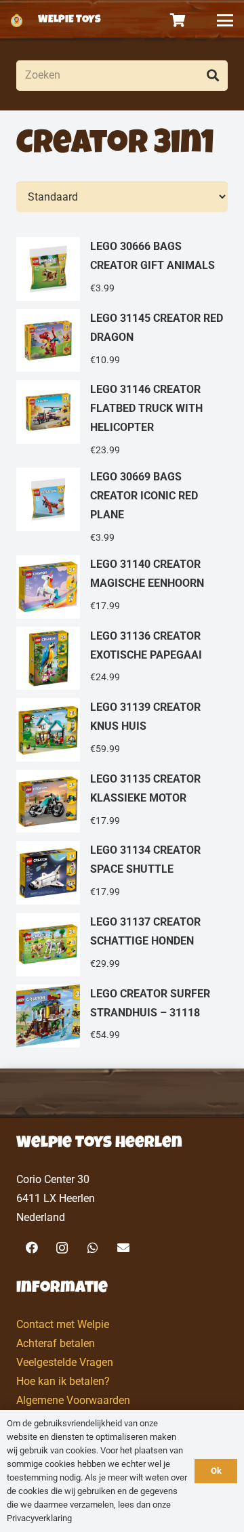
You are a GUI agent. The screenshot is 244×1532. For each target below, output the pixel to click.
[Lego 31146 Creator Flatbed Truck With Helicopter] (122, 420)
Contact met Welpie (62, 1324)
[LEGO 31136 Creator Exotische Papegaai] (122, 659)
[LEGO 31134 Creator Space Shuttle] (122, 873)
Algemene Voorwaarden (73, 1400)
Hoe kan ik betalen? (63, 1381)
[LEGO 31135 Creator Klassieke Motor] (122, 802)
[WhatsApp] (92, 1248)
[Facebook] (31, 1248)
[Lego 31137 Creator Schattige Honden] (122, 945)
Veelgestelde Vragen (64, 1362)
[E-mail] (123, 1248)
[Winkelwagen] (178, 20)
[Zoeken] (212, 75)
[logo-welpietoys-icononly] (16, 20)
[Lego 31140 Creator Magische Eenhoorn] (122, 587)
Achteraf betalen (55, 1343)
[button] (225, 20)
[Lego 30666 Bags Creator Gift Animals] (122, 270)
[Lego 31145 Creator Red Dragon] (122, 341)
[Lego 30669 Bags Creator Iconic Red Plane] (122, 508)
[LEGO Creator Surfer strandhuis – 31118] (122, 1017)
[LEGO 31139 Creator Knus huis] (122, 730)
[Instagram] (62, 1248)
